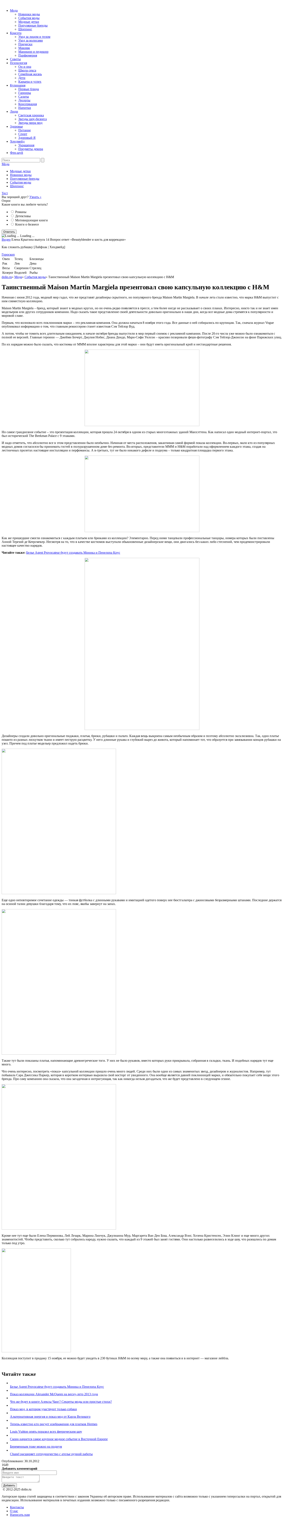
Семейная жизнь (30, 74)
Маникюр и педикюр (33, 51)
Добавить (9, 1485)
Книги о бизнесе (27, 224)
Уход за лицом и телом (34, 36)
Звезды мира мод (30, 123)
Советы (15, 59)
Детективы (23, 216)
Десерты (24, 100)
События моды (29, 18)
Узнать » (35, 197)
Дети (21, 78)
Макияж (24, 48)
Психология (18, 63)
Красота (15, 33)
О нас (14, 1511)
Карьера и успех (29, 81)
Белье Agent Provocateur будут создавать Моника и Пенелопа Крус (73, 552)
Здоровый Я (27, 137)
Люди (14, 111)
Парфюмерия (27, 55)
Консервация (27, 104)
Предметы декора (30, 149)
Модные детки (28, 21)
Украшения (26, 145)
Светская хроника (31, 115)
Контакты (17, 1507)
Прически (25, 44)
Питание (24, 130)
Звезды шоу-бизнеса (32, 119)
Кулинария (17, 85)
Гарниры (24, 93)
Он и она (24, 66)
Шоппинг (25, 29)
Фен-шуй (16, 152)
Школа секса (27, 70)
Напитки (24, 108)
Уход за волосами (30, 40)
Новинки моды (29, 14)
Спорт (22, 134)
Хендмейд (17, 141)
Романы (20, 212)
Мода (14, 10)
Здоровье (16, 126)
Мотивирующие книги (31, 220)
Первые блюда (28, 89)
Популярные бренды (33, 25)
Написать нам (20, 1514)
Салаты (23, 96)
